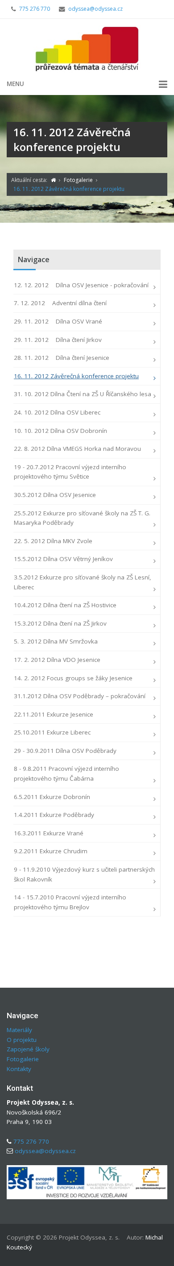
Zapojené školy (28, 1049)
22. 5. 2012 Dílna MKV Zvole (53, 541)
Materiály (19, 1030)
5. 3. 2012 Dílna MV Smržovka (56, 641)
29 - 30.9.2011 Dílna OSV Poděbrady (65, 751)
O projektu (22, 1040)
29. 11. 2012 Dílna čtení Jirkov (58, 340)
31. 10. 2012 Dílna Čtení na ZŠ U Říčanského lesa (82, 394)
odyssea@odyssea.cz (95, 9)
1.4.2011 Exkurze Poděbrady (54, 815)
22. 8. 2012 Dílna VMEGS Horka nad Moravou (77, 449)
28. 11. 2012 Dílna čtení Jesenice (61, 358)
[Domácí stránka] (53, 180)
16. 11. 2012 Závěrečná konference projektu (76, 376)
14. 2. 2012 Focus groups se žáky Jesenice (73, 678)
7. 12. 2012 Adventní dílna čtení (60, 303)
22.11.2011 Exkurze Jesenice (53, 714)
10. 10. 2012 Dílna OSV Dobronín (60, 431)
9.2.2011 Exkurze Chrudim (50, 851)
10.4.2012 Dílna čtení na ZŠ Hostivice (65, 605)
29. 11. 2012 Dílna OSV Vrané (58, 321)
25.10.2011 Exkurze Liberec (52, 732)
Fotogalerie (23, 1059)
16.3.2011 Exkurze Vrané (48, 833)
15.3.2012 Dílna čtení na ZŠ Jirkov (60, 623)
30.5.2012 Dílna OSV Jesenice (55, 495)
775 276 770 (34, 9)
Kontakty (19, 1069)
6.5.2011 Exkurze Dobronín (52, 797)
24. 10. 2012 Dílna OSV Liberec (57, 412)
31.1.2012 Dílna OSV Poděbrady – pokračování (79, 696)
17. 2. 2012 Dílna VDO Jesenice (57, 660)
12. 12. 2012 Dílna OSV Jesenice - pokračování (81, 285)
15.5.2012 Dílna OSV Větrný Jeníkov (63, 559)
